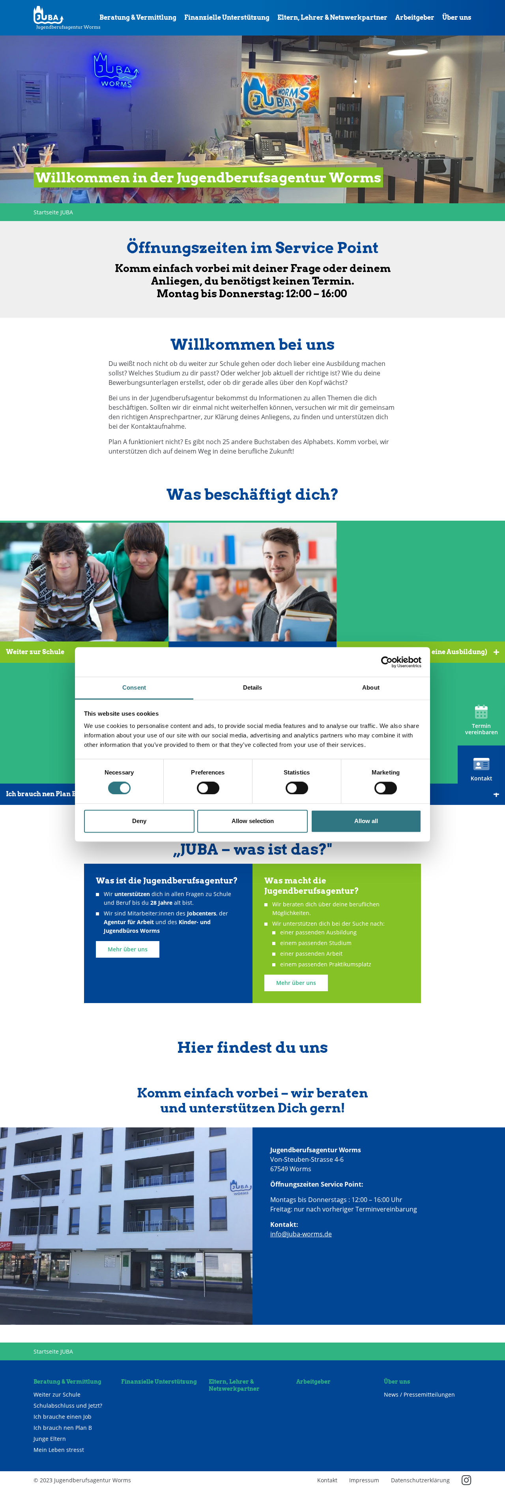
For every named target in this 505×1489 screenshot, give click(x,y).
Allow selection (253, 821)
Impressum (364, 1480)
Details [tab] (252, 687)
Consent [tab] (134, 687)
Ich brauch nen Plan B (63, 1427)
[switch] (208, 788)
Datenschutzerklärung (420, 1480)
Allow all (366, 821)
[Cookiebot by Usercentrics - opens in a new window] (386, 662)
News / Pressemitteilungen (419, 1394)
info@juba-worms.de (301, 1234)
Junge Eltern (50, 1438)
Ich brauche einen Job (63, 1416)
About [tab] (371, 687)
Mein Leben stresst (59, 1449)
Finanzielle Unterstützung (226, 17)
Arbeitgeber (414, 17)
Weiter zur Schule (57, 1394)
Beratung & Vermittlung (137, 17)
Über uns (456, 17)
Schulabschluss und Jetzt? (68, 1405)
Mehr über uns (128, 949)
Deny (139, 821)
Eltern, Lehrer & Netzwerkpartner (332, 17)
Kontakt (327, 1480)
